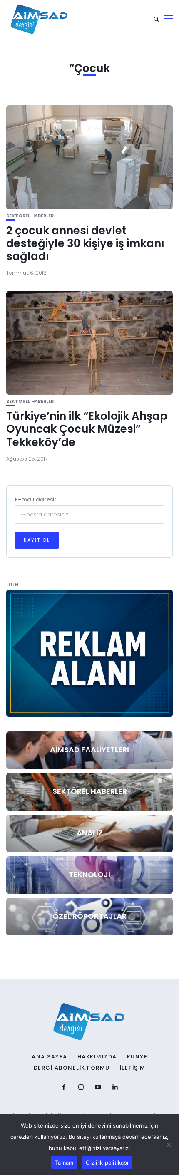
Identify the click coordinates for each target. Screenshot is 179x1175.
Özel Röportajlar (89, 916)
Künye (137, 1057)
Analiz (90, 833)
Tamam (64, 1162)
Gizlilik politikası (107, 1162)
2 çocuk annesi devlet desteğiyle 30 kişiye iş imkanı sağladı (85, 243)
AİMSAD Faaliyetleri (89, 749)
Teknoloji (89, 874)
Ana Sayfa (49, 1057)
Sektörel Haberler (30, 215)
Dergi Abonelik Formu (72, 1068)
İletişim (133, 1068)
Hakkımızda (97, 1057)
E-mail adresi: (35, 499)
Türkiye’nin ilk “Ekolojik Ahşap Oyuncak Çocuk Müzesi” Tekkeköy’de (86, 429)
